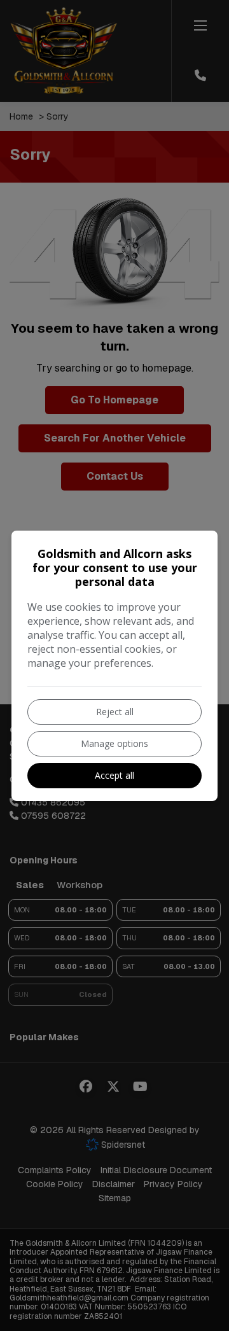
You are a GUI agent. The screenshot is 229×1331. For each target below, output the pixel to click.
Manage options (114, 743)
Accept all (114, 775)
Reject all (115, 712)
